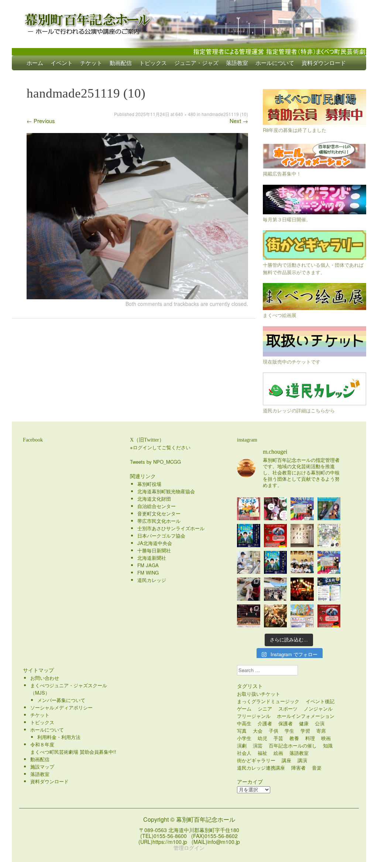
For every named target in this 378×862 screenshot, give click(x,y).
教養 (294, 738)
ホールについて (274, 63)
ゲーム (244, 708)
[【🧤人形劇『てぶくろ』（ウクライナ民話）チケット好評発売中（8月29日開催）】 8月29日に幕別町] (248, 509)
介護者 (265, 723)
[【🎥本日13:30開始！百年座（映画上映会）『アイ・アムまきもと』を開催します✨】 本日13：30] (248, 535)
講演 (302, 760)
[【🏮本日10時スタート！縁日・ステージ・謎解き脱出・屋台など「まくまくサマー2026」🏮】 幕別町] (302, 616)
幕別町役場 (149, 483)
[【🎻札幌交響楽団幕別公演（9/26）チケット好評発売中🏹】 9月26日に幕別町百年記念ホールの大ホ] (248, 616)
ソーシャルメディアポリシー (61, 707)
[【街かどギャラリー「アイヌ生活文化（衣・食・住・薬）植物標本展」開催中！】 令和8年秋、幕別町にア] (302, 535)
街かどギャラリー (256, 760)
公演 (319, 723)
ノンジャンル (318, 708)
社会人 (244, 752)
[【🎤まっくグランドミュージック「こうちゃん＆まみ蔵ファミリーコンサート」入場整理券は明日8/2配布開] (329, 616)
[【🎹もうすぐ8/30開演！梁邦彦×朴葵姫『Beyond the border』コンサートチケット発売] (329, 509)
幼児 (262, 738)
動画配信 (121, 63)
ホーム (35, 63)
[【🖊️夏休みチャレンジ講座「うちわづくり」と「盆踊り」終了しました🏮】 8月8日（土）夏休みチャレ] (302, 562)
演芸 (257, 745)
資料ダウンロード (324, 63)
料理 (310, 738)
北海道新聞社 (151, 557)
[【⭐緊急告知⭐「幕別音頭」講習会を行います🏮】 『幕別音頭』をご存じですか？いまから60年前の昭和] (302, 589)
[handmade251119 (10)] (137, 297)
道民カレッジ (151, 579)
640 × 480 (185, 114)
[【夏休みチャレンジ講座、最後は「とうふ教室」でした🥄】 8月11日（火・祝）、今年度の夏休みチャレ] (248, 562)
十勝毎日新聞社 (154, 550)
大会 (257, 730)
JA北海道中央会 (154, 542)
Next (239, 121)
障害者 (298, 767)
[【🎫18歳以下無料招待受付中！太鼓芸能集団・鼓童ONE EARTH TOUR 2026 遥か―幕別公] (275, 616)
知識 (328, 745)
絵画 (278, 752)
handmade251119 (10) (225, 114)
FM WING (148, 572)
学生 (289, 730)
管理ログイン (189, 847)
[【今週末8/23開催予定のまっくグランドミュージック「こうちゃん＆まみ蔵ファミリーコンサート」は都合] (275, 535)
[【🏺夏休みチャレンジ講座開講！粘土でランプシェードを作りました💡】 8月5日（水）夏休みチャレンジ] (248, 589)
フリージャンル (254, 715)
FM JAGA (148, 565)
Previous (41, 121)
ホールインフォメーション (305, 715)
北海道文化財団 (154, 498)
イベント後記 (320, 701)
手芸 (278, 738)
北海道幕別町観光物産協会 (166, 491)
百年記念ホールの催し (293, 745)
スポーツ (288, 708)
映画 (326, 738)
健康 (304, 723)
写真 (242, 730)
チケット (91, 63)
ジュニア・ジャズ (196, 63)
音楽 (317, 767)
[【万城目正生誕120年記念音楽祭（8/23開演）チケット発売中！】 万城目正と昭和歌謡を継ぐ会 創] (329, 562)
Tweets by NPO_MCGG (155, 461)
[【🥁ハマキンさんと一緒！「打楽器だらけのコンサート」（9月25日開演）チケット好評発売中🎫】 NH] (329, 535)
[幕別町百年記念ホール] (189, 22)
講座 (286, 760)
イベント (62, 63)
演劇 (242, 745)
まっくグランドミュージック (268, 701)
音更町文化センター (159, 513)
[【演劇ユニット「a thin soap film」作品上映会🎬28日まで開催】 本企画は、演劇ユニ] (275, 509)
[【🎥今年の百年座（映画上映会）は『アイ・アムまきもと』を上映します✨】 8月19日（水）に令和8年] (275, 562)
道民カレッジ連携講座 (261, 767)
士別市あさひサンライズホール (171, 528)
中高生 (244, 723)
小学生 (244, 738)
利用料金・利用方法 (58, 736)
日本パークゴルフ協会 (161, 535)
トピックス (153, 63)
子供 (273, 730)
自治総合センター (156, 506)
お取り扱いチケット (258, 693)
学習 (305, 730)
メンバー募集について (61, 699)
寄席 (321, 730)
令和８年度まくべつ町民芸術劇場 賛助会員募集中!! (73, 748)
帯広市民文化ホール (159, 520)
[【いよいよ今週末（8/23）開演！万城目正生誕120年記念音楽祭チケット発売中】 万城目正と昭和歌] (302, 509)
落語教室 (237, 63)
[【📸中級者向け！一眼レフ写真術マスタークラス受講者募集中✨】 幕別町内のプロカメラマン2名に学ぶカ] (329, 589)
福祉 (262, 752)
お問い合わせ (44, 677)
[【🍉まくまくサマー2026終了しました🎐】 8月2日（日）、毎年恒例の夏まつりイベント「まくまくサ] (275, 589)
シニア (265, 708)
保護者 (285, 723)
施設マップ (42, 766)
